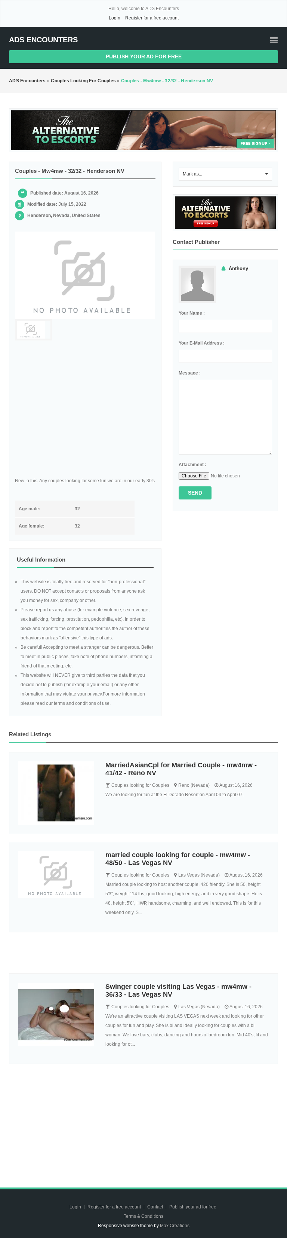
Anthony (238, 268)
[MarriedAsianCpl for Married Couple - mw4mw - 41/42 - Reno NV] (56, 793)
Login (114, 18)
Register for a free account (152, 18)
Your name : (192, 313)
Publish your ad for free (144, 56)
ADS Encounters (43, 40)
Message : (190, 373)
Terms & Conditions (143, 1216)
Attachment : (192, 464)
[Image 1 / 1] (85, 275)
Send (195, 493)
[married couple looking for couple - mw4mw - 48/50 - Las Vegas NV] (56, 875)
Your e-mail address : (202, 343)
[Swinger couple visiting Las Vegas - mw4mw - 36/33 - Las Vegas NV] (56, 1014)
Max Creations (174, 1225)
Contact (155, 1207)
